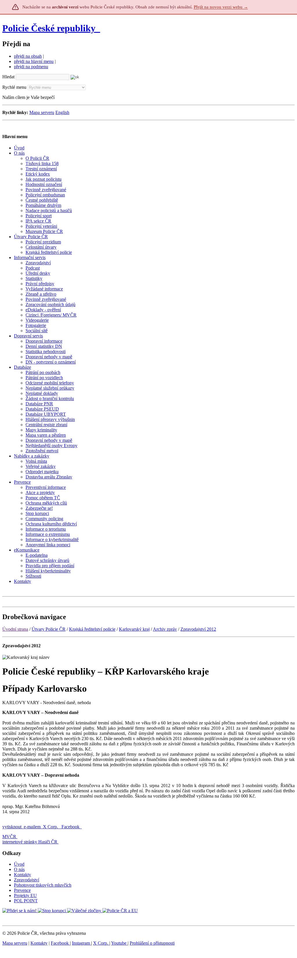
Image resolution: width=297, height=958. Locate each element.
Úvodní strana (15, 629)
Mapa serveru (41, 112)
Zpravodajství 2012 (198, 629)
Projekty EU (25, 895)
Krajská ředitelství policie (92, 629)
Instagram (81, 943)
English (62, 112)
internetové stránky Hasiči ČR (29, 841)
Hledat (8, 76)
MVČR (9, 836)
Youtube (119, 943)
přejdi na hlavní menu (34, 61)
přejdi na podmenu (31, 66)
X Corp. (51, 826)
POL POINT (26, 900)
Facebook (71, 826)
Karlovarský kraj (134, 629)
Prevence (22, 890)
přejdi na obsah (28, 56)
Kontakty (22, 874)
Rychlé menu (14, 87)
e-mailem (32, 826)
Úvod (19, 864)
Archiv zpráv (165, 629)
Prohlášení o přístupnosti (152, 943)
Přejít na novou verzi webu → (221, 7)
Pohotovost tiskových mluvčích (42, 885)
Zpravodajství (26, 879)
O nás (19, 869)
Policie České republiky (48, 28)
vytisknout (11, 826)
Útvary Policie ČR (49, 629)
